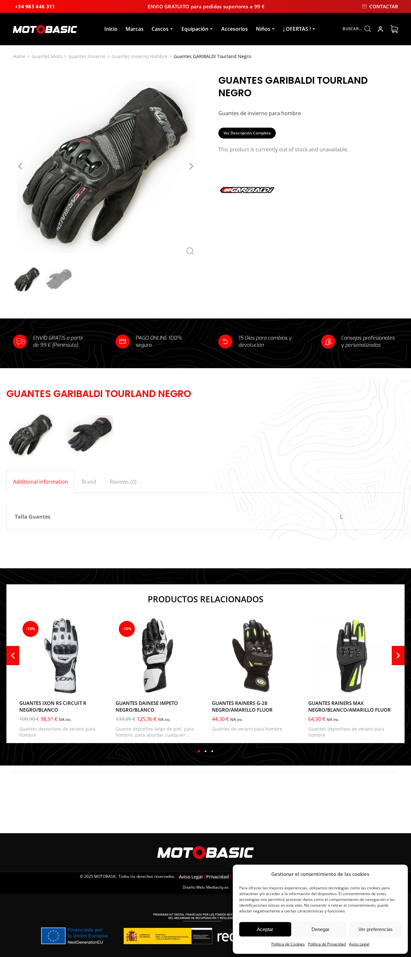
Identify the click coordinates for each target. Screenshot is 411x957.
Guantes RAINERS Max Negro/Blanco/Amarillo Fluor (349, 706)
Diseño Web (193, 887)
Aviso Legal (359, 944)
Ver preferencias (375, 929)
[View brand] (247, 204)
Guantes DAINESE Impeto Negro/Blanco (147, 706)
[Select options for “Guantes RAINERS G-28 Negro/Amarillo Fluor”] (289, 687)
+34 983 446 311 (35, 6)
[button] (199, 751)
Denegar (320, 929)
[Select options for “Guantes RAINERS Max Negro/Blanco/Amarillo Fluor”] (385, 687)
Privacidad (217, 877)
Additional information (40, 481)
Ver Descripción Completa (247, 133)
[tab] (40, 481)
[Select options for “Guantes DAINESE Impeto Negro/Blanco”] (192, 687)
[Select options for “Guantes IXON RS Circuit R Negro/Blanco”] (96, 687)
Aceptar (265, 929)
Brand (89, 481)
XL (28, 686)
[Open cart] (394, 29)
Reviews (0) (123, 481)
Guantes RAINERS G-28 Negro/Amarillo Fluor (242, 706)
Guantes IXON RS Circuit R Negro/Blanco (52, 706)
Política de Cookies (288, 944)
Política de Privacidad (327, 944)
